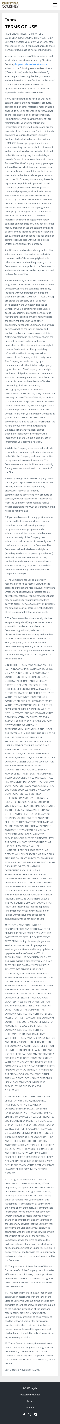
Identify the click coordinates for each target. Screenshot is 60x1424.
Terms (30, 1401)
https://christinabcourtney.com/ (31, 64)
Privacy (30, 1407)
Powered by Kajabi (30, 1394)
